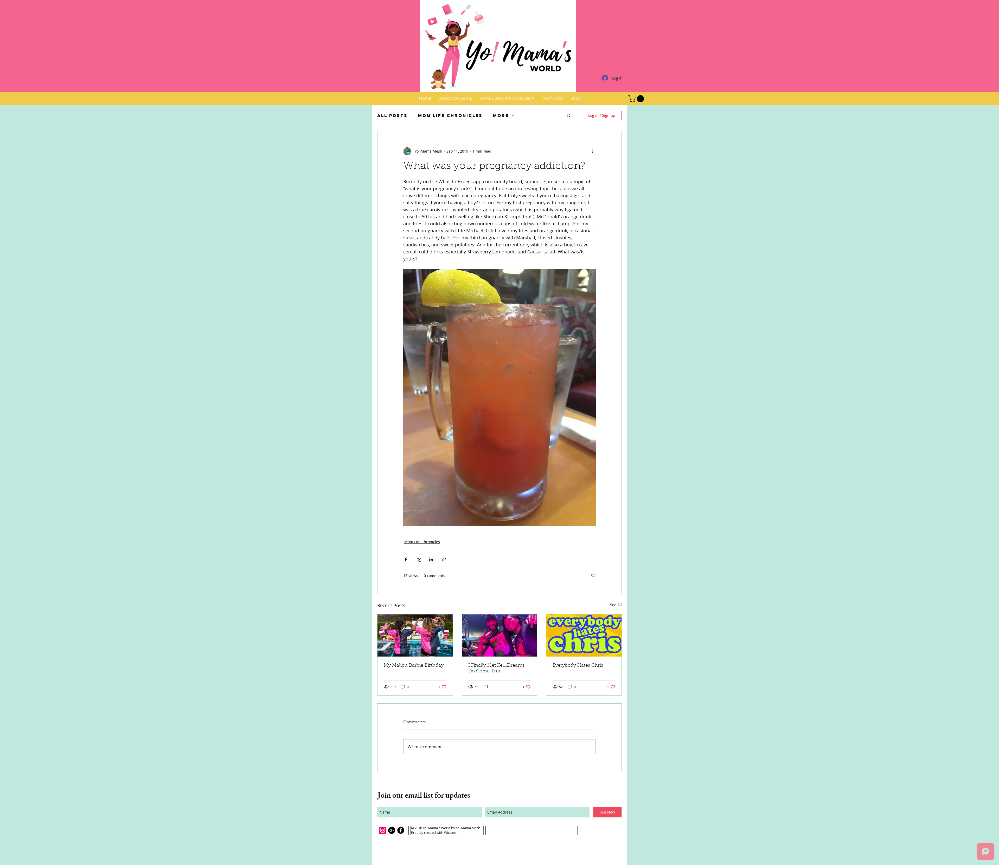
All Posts (392, 115)
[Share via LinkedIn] (431, 559)
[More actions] (593, 151)
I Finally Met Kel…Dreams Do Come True (496, 668)
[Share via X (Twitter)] (418, 559)
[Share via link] (443, 559)
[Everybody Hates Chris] (584, 635)
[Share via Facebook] (405, 559)
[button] (552, 98)
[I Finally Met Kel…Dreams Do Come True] (499, 635)
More (501, 115)
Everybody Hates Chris (578, 665)
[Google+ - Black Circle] (391, 830)
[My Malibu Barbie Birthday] (415, 635)
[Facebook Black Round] (400, 830)
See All (616, 604)
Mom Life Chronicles (450, 115)
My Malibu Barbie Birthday (414, 665)
